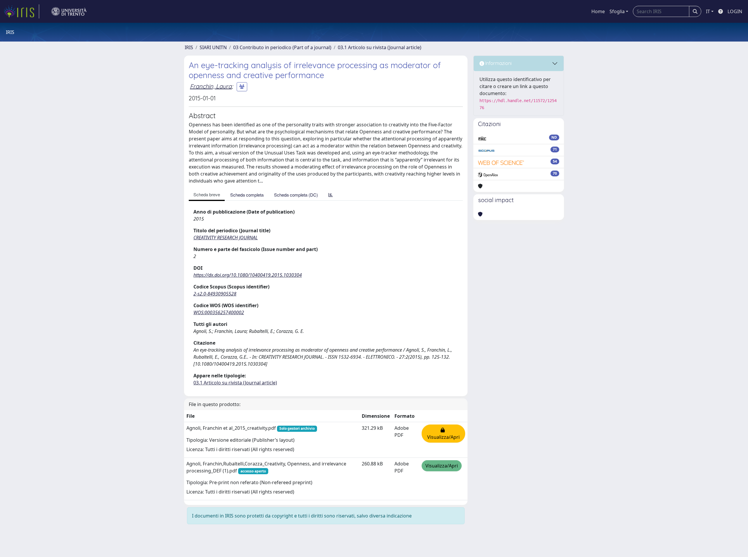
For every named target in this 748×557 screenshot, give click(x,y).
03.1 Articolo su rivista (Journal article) (379, 47)
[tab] (330, 194)
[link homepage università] (69, 11)
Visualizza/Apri (443, 433)
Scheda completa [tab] (247, 195)
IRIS (189, 47)
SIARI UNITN (213, 47)
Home (598, 11)
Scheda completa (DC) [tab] (296, 195)
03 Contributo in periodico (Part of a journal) (282, 47)
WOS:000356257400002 (218, 312)
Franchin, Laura (211, 86)
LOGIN (735, 11)
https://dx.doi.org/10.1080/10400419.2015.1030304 (247, 275)
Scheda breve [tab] (206, 194)
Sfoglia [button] (617, 11)
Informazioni (498, 63)
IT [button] (708, 11)
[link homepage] (21, 11)
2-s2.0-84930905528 (214, 293)
